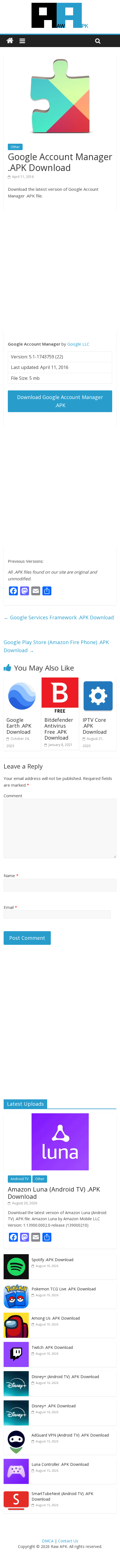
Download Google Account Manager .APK (60, 401)
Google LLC (78, 344)
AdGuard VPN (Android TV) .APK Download (70, 1435)
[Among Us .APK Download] (16, 1315)
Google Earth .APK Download (18, 725)
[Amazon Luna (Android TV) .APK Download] (60, 1116)
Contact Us (68, 1541)
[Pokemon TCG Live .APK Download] (16, 1286)
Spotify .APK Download (52, 1259)
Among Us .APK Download (56, 1318)
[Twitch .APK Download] (16, 1344)
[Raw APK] (10, 41)
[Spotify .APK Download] (16, 1257)
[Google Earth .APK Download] (22, 681)
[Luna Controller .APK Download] (16, 1461)
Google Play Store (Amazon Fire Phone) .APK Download (56, 646)
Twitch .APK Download (52, 1347)
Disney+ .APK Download (54, 1405)
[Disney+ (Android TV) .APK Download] (16, 1374)
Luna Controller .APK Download (60, 1464)
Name (11, 875)
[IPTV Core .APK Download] (98, 681)
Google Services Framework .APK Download (59, 617)
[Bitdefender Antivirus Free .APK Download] (60, 681)
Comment (13, 795)
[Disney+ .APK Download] (16, 1403)
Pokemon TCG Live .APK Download (64, 1289)
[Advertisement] (60, 270)
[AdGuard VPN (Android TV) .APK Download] (16, 1432)
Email (10, 907)
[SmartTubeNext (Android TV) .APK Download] (16, 1491)
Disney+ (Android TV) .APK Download (65, 1376)
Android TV (19, 1178)
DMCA (48, 1541)
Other (15, 147)
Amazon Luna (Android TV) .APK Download (54, 1192)
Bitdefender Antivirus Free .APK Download (58, 728)
